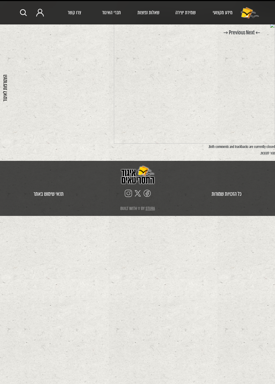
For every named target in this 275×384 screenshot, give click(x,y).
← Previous (244, 33)
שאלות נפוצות (149, 12)
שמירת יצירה (185, 12)
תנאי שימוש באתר (49, 194)
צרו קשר (74, 12)
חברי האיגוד (111, 12)
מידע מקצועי (223, 12)
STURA (150, 208)
